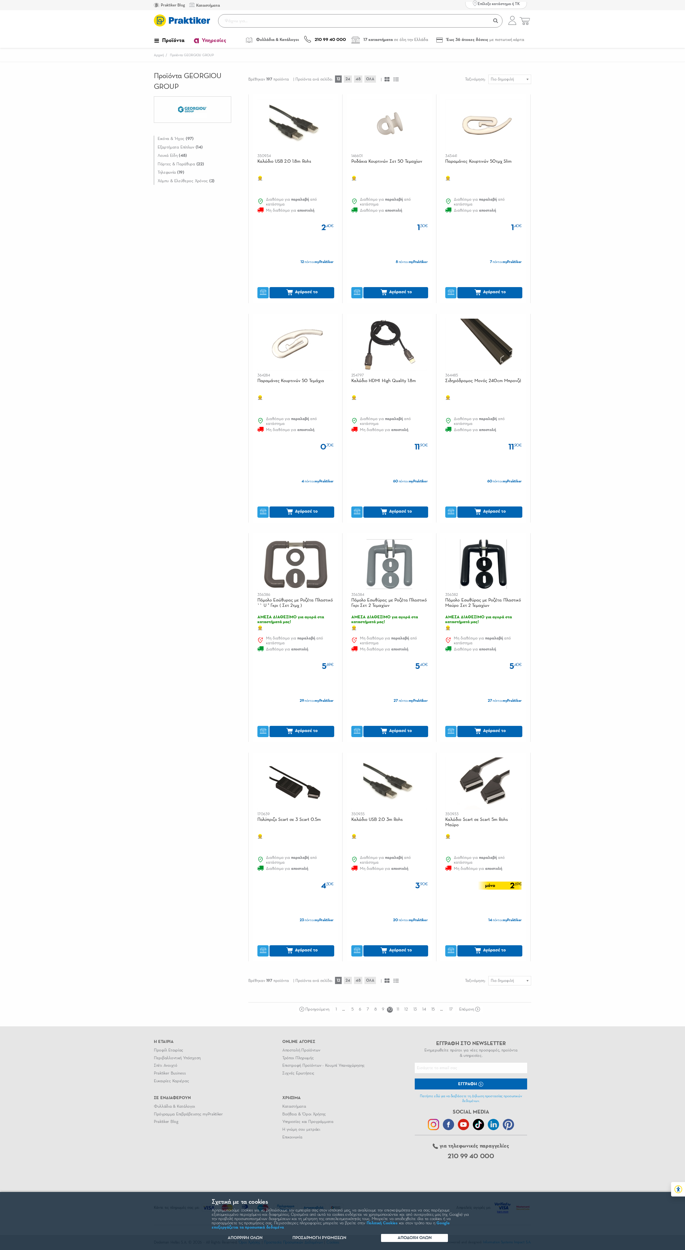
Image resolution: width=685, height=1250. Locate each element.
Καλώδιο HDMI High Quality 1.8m (383, 381)
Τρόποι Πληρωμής (298, 1058)
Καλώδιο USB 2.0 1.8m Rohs (284, 161)
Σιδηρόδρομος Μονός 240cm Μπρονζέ (483, 381)
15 (433, 1009)
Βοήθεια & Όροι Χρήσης (304, 1114)
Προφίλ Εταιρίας (168, 1050)
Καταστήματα (294, 1106)
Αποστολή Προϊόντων (301, 1050)
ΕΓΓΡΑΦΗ (468, 1084)
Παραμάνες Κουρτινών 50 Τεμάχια (290, 381)
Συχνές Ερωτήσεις (298, 1073)
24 (347, 79)
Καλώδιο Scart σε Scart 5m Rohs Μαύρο (476, 822)
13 (415, 1009)
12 (338, 79)
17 (451, 1009)
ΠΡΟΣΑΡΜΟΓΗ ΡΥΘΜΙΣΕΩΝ (319, 1238)
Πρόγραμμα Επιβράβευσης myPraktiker (188, 1114)
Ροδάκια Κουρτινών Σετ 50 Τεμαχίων (386, 161)
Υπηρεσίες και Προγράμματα (307, 1122)
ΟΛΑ (370, 79)
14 (424, 1009)
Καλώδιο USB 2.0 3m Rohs (377, 819)
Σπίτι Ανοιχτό (165, 1066)
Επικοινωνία (292, 1137)
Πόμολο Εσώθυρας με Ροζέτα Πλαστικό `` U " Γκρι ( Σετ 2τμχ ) (295, 603)
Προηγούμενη (317, 1009)
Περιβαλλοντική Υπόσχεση (177, 1058)
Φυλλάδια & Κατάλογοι (174, 1106)
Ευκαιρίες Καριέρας (171, 1081)
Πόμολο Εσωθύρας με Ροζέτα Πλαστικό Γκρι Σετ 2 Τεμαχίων (389, 603)
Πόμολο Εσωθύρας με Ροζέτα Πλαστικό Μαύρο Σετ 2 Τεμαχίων (483, 603)
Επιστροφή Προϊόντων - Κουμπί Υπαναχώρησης (323, 1066)
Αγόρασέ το (306, 292)
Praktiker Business (170, 1073)
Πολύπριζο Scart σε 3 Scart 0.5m (289, 819)
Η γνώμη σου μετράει (301, 1129)
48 (358, 79)
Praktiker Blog (172, 5)
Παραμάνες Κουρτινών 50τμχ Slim (478, 161)
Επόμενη (466, 1009)
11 (398, 1009)
